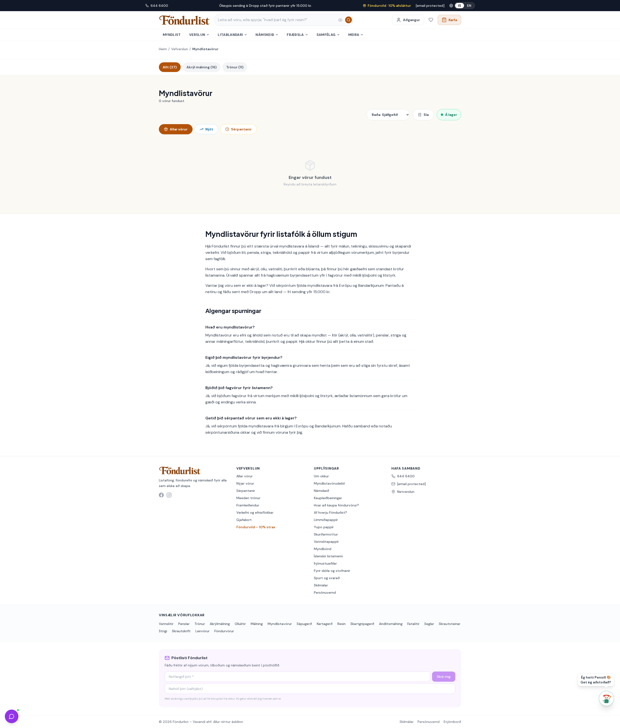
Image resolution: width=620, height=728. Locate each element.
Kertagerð (325, 624)
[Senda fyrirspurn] (11, 716)
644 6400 (159, 5)
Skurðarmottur (326, 534)
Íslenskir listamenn (328, 556)
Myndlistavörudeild (329, 483)
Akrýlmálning (220, 624)
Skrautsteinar (449, 624)
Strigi (163, 631)
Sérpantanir (241, 129)
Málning (257, 624)
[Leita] (348, 19)
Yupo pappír (324, 527)
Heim (163, 49)
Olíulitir (240, 624)
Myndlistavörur (280, 624)
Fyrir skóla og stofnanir (332, 570)
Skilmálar (321, 585)
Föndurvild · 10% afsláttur (389, 5)
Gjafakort (244, 520)
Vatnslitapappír (326, 541)
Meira (353, 34)
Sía (426, 114)
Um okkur (321, 476)
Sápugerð (304, 624)
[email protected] (430, 5)
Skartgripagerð (362, 624)
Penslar (184, 624)
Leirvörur (202, 631)
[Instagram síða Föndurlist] (169, 495)
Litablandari (230, 34)
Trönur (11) (234, 67)
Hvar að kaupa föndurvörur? (336, 505)
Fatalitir (413, 624)
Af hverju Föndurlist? (330, 512)
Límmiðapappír (326, 520)
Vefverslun (179, 49)
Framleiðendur (247, 505)
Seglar (429, 624)
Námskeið (265, 34)
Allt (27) (170, 67)
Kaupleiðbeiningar (328, 498)
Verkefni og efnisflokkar (254, 512)
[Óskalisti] (431, 20)
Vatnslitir (166, 624)
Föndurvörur (224, 631)
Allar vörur (178, 129)
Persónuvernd (325, 592)
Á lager (451, 114)
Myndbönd (322, 549)
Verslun (197, 34)
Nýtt (209, 129)
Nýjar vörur (245, 483)
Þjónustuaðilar (325, 563)
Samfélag (326, 34)
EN (469, 5)
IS (459, 5)
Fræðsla (295, 34)
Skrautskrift (181, 631)
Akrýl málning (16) (201, 67)
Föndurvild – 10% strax (255, 527)
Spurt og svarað (327, 578)
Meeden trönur (248, 498)
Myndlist (172, 34)
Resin (341, 624)
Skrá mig (443, 676)
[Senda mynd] (340, 19)
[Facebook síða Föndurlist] (161, 495)
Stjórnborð (452, 722)
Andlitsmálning (391, 624)
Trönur (199, 624)
